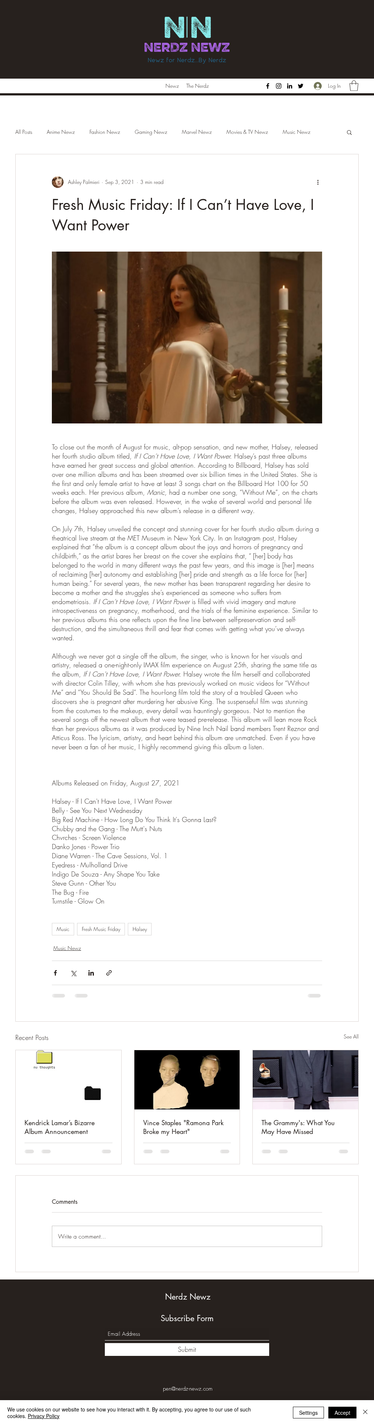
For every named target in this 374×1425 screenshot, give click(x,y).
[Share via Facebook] (55, 972)
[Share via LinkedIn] (91, 972)
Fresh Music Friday (101, 929)
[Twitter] (300, 86)
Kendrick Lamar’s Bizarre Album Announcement (59, 1127)
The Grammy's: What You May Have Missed (298, 1127)
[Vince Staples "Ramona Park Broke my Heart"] (187, 1079)
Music (63, 929)
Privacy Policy (44, 1416)
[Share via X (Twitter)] (73, 972)
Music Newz (296, 131)
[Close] (365, 1412)
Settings (308, 1412)
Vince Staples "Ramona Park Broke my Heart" (183, 1127)
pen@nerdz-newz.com (188, 1388)
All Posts (23, 131)
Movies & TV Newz (247, 131)
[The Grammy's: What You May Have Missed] (305, 1079)
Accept (342, 1412)
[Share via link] (109, 972)
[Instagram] (278, 86)
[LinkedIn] (289, 86)
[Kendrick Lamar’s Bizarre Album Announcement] (68, 1079)
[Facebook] (267, 86)
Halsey (140, 929)
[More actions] (317, 182)
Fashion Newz (104, 131)
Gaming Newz (151, 131)
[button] (354, 85)
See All (351, 1036)
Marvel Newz (197, 131)
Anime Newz (61, 131)
